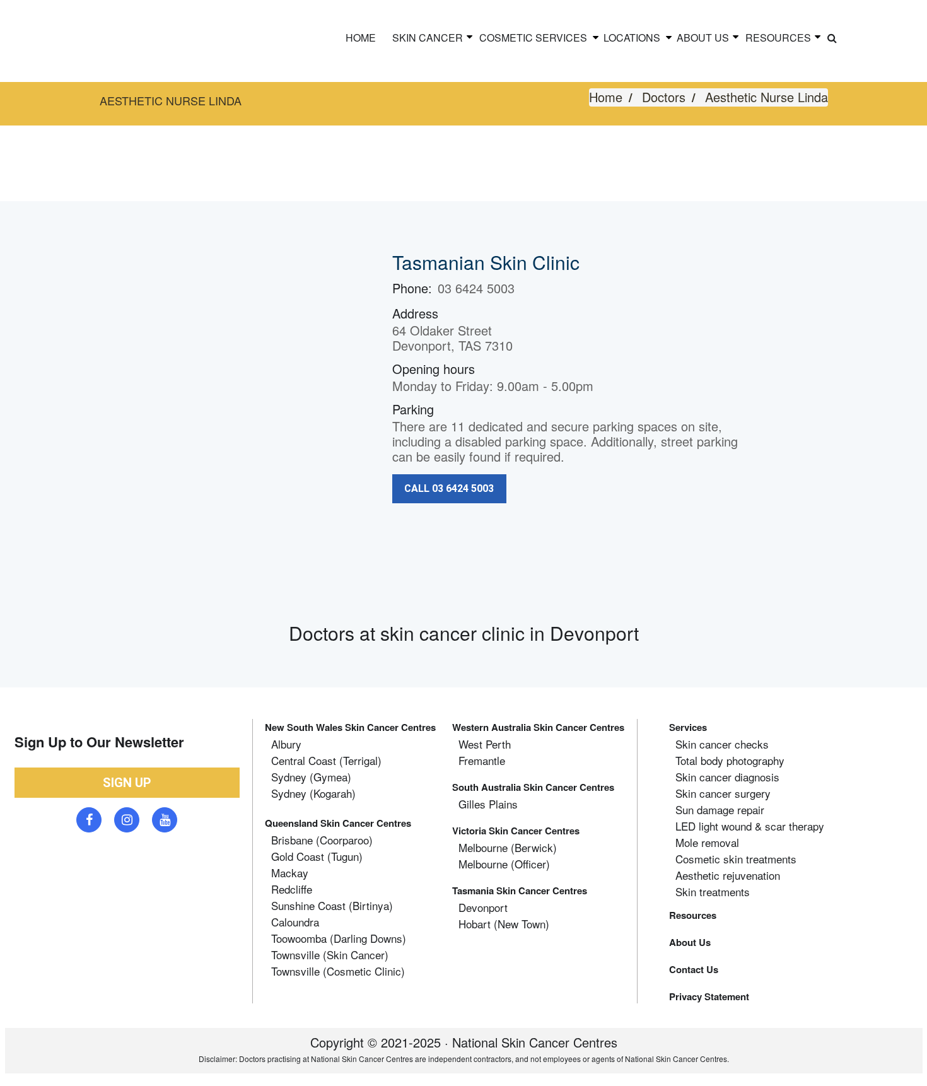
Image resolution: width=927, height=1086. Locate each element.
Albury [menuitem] (286, 744)
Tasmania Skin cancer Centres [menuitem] (519, 890)
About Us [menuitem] (690, 942)
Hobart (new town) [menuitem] (503, 923)
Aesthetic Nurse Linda (766, 97)
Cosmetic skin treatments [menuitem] (735, 859)
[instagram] (126, 819)
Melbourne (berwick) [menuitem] (507, 847)
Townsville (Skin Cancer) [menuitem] (329, 954)
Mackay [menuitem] (289, 872)
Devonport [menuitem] (483, 907)
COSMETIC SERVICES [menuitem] (533, 37)
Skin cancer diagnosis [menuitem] (727, 777)
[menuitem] (832, 38)
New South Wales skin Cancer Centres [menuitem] (350, 727)
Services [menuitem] (688, 727)
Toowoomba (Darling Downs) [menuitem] (338, 938)
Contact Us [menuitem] (693, 969)
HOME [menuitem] (361, 37)
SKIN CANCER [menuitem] (427, 37)
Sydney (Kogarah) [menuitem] (313, 793)
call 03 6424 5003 (449, 488)
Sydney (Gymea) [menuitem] (311, 777)
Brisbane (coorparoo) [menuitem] (322, 840)
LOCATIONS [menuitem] (631, 37)
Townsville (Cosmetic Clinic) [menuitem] (338, 971)
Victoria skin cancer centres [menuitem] (516, 831)
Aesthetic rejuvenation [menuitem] (727, 875)
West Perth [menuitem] (484, 744)
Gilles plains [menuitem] (488, 804)
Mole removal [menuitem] (707, 842)
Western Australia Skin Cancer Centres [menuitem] (538, 727)
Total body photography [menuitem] (729, 760)
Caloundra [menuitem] (295, 922)
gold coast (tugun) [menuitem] (317, 856)
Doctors (663, 97)
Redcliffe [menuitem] (291, 889)
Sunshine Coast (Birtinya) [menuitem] (332, 905)
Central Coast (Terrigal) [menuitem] (326, 760)
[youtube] (164, 819)
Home (605, 97)
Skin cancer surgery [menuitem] (723, 793)
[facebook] (89, 819)
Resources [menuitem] (692, 915)
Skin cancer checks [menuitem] (722, 744)
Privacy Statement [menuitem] (709, 996)
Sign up (127, 782)
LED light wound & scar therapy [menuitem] (749, 826)
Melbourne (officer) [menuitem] (504, 864)
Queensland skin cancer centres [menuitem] (338, 823)
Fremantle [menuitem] (481, 760)
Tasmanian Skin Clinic (486, 262)
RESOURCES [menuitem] (778, 37)
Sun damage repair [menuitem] (719, 809)
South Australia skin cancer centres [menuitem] (533, 787)
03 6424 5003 (476, 288)
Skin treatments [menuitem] (712, 891)
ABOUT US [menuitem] (703, 37)
